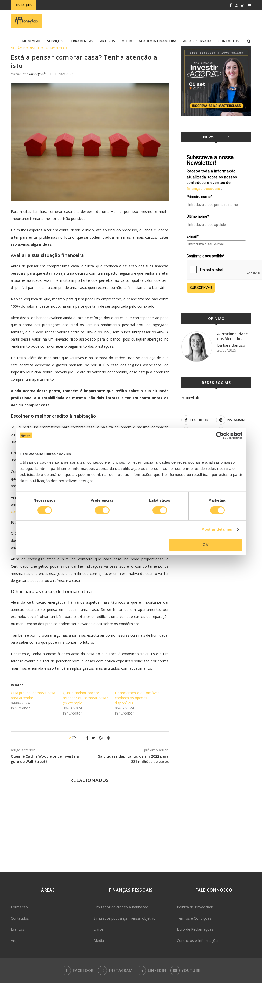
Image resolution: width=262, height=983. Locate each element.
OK (206, 544)
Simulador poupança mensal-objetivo (125, 918)
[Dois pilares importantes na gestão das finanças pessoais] (89, 844)
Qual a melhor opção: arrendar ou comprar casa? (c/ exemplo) (85, 697)
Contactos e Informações (198, 940)
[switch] (102, 510)
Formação (19, 907)
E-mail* (193, 236)
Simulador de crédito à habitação (121, 907)
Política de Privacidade (195, 907)
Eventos (17, 929)
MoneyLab (31, 41)
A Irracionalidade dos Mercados (232, 336)
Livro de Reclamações (195, 929)
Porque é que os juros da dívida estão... (74, 5)
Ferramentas (81, 41)
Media (127, 41)
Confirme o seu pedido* (206, 256)
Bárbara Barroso (231, 345)
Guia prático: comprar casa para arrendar (33, 695)
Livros (99, 929)
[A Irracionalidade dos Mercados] (196, 346)
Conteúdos (20, 918)
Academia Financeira (158, 41)
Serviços (55, 41)
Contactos (228, 41)
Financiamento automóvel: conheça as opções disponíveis (137, 697)
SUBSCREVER (201, 288)
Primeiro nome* (199, 197)
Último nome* (198, 216)
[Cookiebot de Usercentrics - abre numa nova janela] (220, 435)
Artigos (107, 41)
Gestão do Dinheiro (27, 48)
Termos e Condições (194, 918)
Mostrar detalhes (216, 529)
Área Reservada (197, 41)
